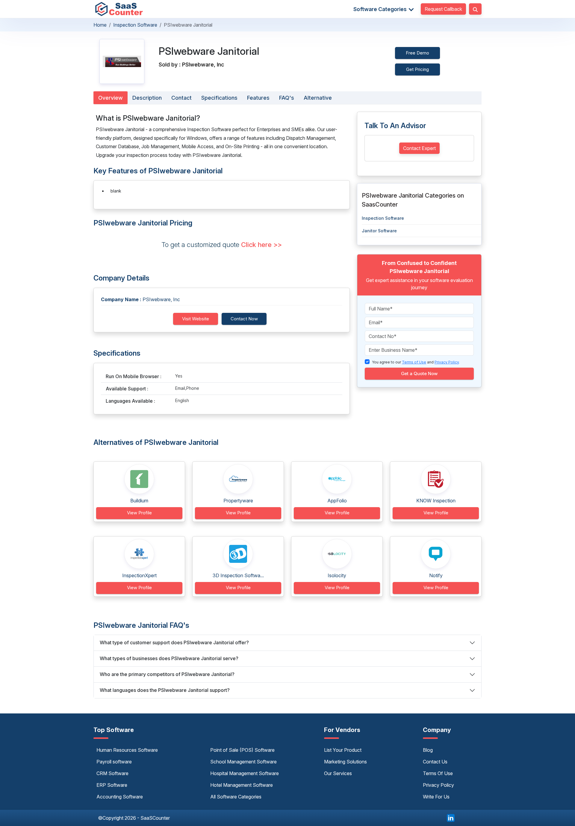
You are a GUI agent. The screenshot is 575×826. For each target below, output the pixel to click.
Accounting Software (119, 797)
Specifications (219, 98)
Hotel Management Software (241, 785)
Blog (428, 750)
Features (258, 98)
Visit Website (195, 319)
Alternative (318, 98)
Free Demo (417, 53)
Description (147, 98)
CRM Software (112, 773)
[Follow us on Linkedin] (451, 817)
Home (100, 25)
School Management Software (243, 762)
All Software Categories (235, 797)
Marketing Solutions (345, 762)
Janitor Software (379, 230)
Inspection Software (135, 25)
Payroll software (114, 762)
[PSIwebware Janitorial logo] (122, 61)
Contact (181, 98)
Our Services (338, 773)
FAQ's (286, 98)
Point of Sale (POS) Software (242, 750)
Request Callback (443, 9)
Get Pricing (417, 69)
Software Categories (380, 9)
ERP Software (111, 785)
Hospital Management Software (244, 773)
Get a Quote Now (419, 373)
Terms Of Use (438, 773)
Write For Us (436, 797)
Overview (110, 98)
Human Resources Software (127, 750)
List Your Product (342, 750)
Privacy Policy (438, 785)
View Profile (139, 513)
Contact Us (435, 762)
